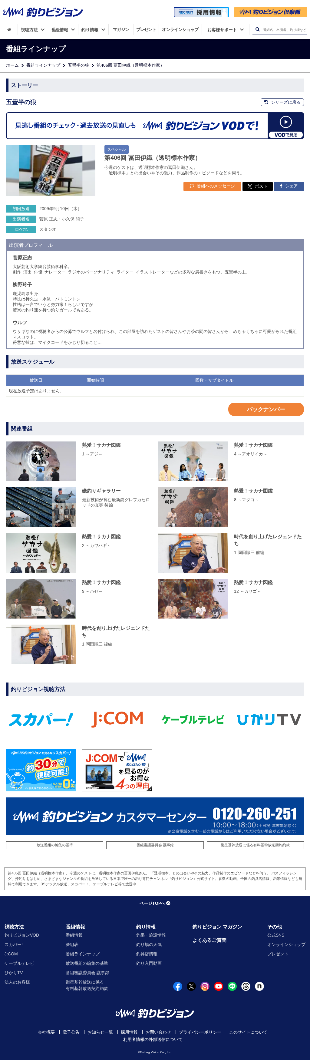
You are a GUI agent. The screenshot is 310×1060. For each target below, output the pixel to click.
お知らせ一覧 (100, 1032)
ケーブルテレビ (19, 963)
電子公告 (71, 1032)
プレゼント (278, 953)
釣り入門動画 (149, 963)
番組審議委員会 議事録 (155, 845)
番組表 (72, 944)
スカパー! (14, 944)
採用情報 (129, 1032)
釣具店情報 (146, 953)
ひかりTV (14, 972)
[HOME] (9, 29)
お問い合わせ (158, 1032)
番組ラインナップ (43, 65)
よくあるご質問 (209, 940)
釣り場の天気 (149, 944)
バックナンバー (266, 409)
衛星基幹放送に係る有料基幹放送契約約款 (255, 845)
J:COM (11, 953)
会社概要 (46, 1032)
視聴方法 (14, 926)
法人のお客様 (17, 982)
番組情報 (75, 926)
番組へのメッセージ (215, 185)
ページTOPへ (152, 903)
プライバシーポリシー (200, 1032)
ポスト (261, 186)
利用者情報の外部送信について (153, 1039)
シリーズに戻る (285, 102)
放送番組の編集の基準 (55, 845)
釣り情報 (146, 926)
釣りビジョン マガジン (217, 926)
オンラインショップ (286, 944)
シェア (291, 185)
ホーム (12, 65)
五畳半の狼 (78, 65)
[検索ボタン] (257, 29)
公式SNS (275, 935)
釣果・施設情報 (151, 935)
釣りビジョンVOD (22, 935)
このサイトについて (248, 1032)
